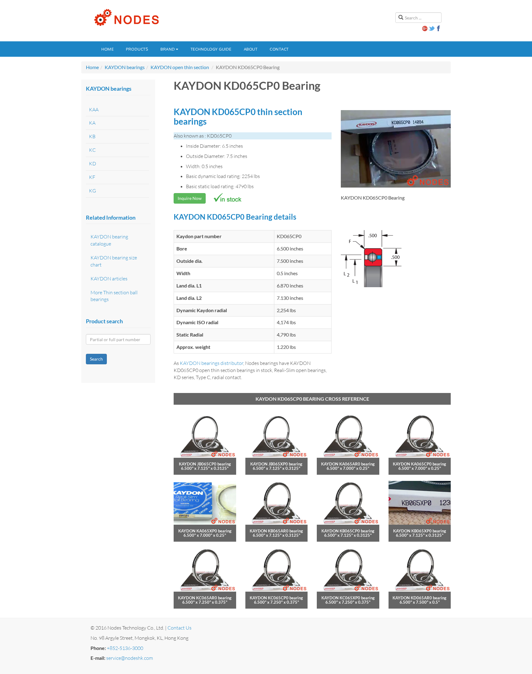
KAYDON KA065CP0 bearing (419, 463)
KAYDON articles (109, 278)
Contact (279, 49)
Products (137, 49)
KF (92, 177)
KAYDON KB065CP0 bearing (347, 530)
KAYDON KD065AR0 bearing (419, 597)
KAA (94, 109)
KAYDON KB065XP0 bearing (419, 530)
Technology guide (211, 49)
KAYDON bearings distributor (211, 363)
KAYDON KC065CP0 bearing (276, 597)
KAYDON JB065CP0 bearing (205, 463)
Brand (167, 49)
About (251, 49)
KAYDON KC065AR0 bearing (205, 597)
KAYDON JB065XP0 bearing (276, 463)
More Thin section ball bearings (114, 296)
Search (96, 359)
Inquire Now (190, 198)
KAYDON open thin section (180, 67)
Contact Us (179, 628)
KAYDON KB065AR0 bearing (276, 530)
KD (92, 163)
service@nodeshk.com (129, 658)
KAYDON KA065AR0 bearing (348, 463)
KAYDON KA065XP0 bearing (205, 530)
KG (92, 191)
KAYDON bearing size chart (114, 261)
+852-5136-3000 (125, 648)
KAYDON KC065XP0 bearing (348, 597)
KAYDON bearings (125, 67)
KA (92, 123)
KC (92, 150)
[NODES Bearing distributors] (126, 17)
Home (107, 49)
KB (92, 136)
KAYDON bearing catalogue (109, 240)
